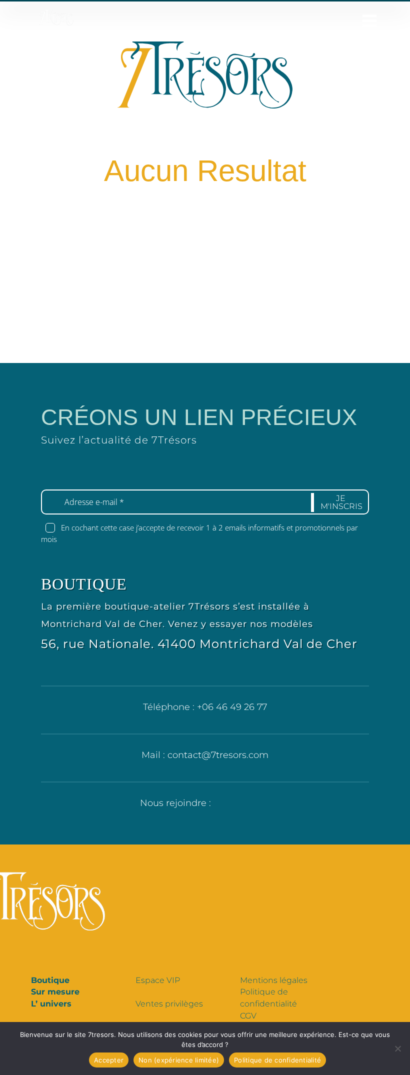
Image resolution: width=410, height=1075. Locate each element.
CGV (248, 1015)
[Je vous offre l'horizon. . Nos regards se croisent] (287, 335)
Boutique (50, 980)
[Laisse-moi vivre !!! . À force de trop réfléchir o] (205, 335)
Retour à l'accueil (212, 258)
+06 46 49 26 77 (232, 707)
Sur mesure (55, 991)
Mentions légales (274, 980)
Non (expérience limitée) (178, 1060)
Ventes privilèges (169, 1003)
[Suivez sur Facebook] (225, 806)
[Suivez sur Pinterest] (242, 806)
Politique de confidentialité (277, 1060)
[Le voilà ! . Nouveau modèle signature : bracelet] (123, 335)
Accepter (109, 1060)
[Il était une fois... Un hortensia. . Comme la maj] (41, 335)
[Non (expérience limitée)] (397, 1049)
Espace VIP (158, 980)
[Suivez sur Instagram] (258, 806)
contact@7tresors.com (218, 755)
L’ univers (51, 1003)
